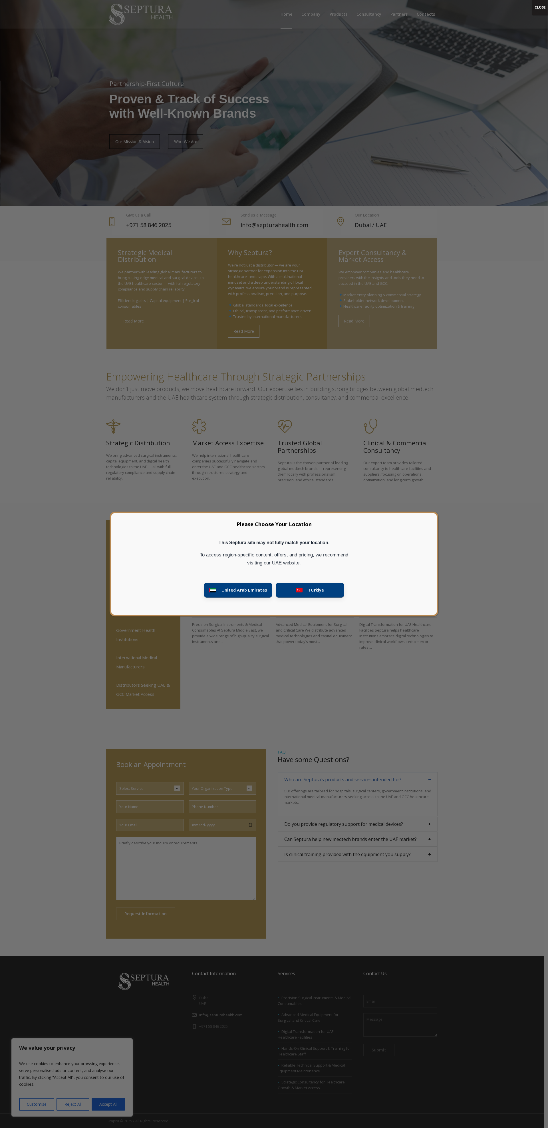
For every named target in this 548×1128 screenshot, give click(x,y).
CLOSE (540, 7)
